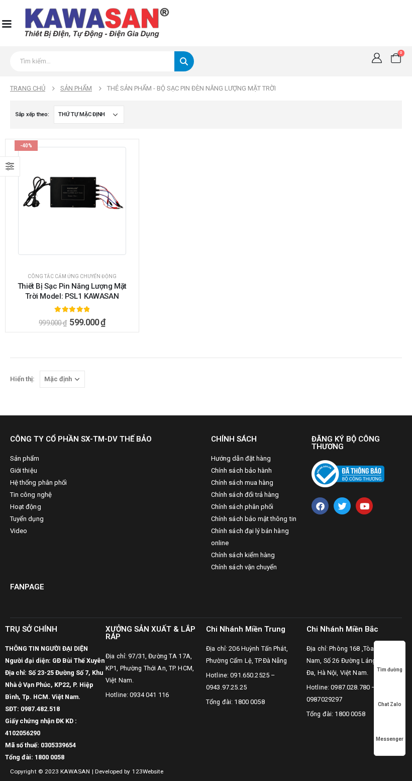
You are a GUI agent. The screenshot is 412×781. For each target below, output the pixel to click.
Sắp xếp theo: (32, 114)
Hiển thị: (22, 379)
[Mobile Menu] (6, 23)
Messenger (389, 739)
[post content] (72, 201)
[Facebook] (320, 505)
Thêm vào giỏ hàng (78, 254)
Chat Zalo (389, 704)
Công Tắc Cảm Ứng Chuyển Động (72, 276)
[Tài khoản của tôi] (377, 58)
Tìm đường (389, 669)
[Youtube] (364, 505)
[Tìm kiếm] (184, 61)
